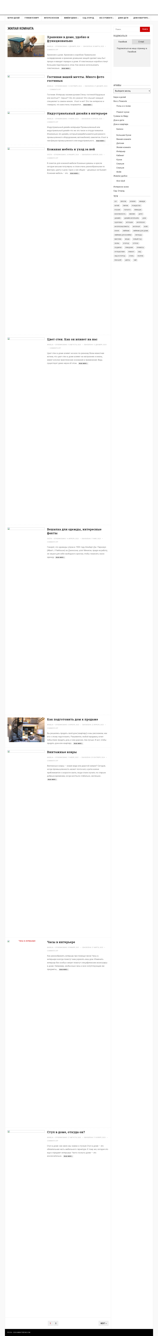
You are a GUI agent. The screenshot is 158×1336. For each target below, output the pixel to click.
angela (50, 46)
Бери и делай (14, 18)
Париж (125, 205)
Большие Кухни (123, 135)
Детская (120, 143)
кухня (117, 231)
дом (144, 218)
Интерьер (120, 151)
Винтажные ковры (62, 752)
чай (135, 260)
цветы (127, 260)
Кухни (119, 159)
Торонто (127, 210)
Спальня (120, 164)
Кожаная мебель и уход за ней (71, 149)
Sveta (49, 155)
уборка (140, 256)
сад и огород (120, 256)
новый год (137, 239)
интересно (141, 222)
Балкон (119, 129)
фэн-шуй (118, 260)
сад (139, 252)
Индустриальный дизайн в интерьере (77, 113)
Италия (132, 201)
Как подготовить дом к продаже (72, 719)
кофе (146, 226)
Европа (123, 201)
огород (126, 243)
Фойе (118, 172)
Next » (104, 1323)
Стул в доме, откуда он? (66, 1132)
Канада (142, 201)
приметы (140, 247)
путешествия (120, 252)
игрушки (129, 222)
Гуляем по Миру (32, 18)
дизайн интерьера (131, 218)
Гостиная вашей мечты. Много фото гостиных (75, 79)
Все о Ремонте (106, 18)
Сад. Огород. (88, 18)
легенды (138, 235)
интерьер (136, 226)
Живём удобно (70, 18)
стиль (131, 256)
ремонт (131, 252)
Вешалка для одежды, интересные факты (74, 531)
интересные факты (122, 226)
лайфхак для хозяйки (123, 235)
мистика (118, 239)
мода (127, 239)
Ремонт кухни (122, 112)
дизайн (117, 218)
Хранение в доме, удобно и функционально (68, 39)
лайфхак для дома (140, 231)
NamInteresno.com (23, 1332)
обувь (117, 243)
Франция (137, 210)
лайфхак (126, 231)
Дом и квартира (140, 18)
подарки (118, 247)
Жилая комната (123, 147)
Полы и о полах (123, 106)
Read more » (66, 68)
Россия (117, 210)
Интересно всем (51, 18)
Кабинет (120, 155)
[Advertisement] (108, 7)
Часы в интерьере (61, 942)
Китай (117, 205)
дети (140, 214)
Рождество (136, 205)
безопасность (120, 214)
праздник (129, 247)
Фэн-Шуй (120, 181)
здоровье (118, 222)
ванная (132, 214)
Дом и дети (123, 18)
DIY (116, 201)
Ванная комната (123, 139)
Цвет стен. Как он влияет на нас (72, 339)
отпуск (135, 243)
